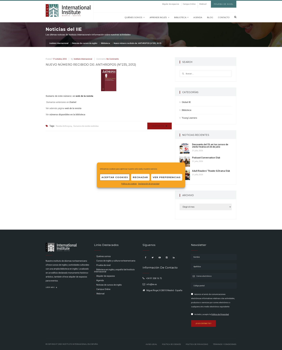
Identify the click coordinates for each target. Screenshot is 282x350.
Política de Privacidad (220, 314)
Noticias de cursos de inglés (109, 285)
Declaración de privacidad (148, 184)
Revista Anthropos (64, 126)
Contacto (224, 17)
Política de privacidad (197, 344)
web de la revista (84, 96)
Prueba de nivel (103, 265)
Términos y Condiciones (224, 344)
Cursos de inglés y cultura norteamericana (115, 261)
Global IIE (186, 102)
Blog (210, 17)
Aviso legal (151, 344)
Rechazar (140, 177)
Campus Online (189, 4)
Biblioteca (180, 17)
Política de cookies (129, 184)
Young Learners (189, 118)
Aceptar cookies (114, 177)
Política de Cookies (171, 344)
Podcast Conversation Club (206, 158)
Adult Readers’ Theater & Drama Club (211, 171)
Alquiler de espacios (170, 4)
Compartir (158, 126)
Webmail (203, 4)
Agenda (197, 17)
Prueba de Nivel (223, 4)
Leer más (50, 287)
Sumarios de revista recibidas (86, 126)
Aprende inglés (158, 17)
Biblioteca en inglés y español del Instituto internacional (114, 270)
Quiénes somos (133, 17)
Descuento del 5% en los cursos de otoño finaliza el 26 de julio (210, 145)
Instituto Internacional (83, 59)
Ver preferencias (167, 177)
